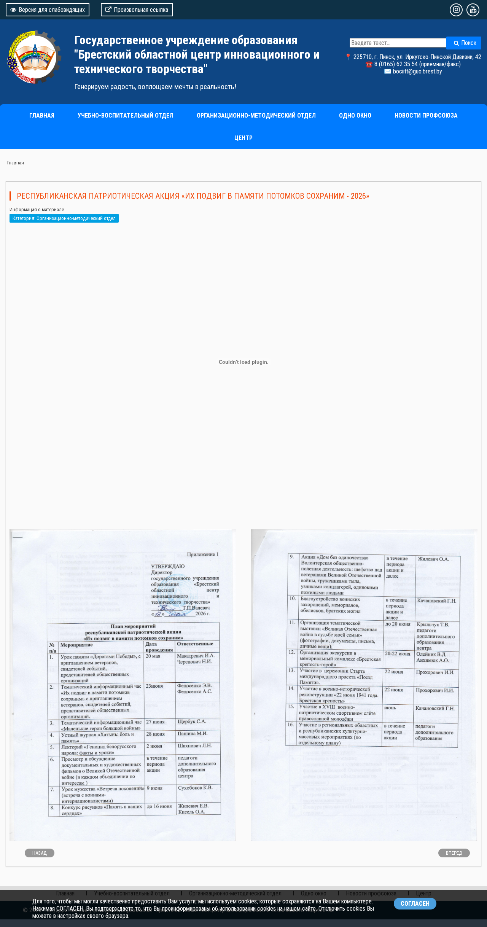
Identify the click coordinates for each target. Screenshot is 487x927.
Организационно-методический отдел (256, 115)
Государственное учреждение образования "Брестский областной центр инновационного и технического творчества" (197, 54)
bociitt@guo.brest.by (417, 71)
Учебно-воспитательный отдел (125, 115)
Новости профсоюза (426, 115)
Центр (243, 138)
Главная (41, 115)
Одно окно (355, 115)
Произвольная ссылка (141, 9)
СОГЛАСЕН (415, 903)
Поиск (468, 42)
